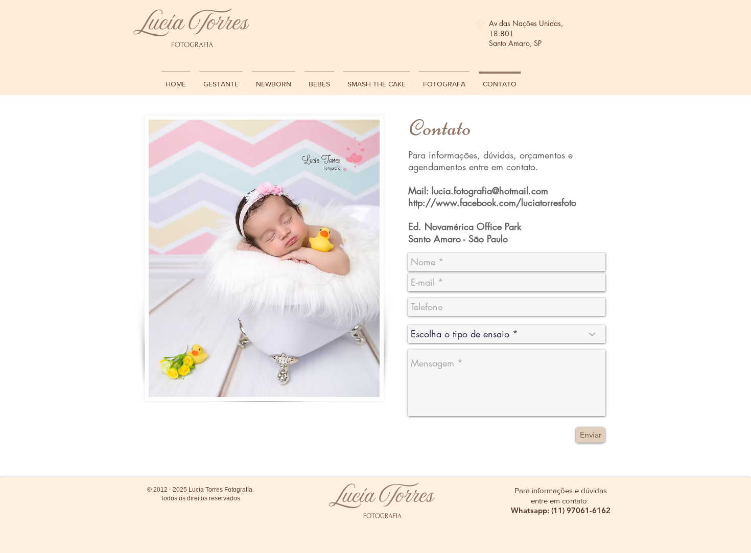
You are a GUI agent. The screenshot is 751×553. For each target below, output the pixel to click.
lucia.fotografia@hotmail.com (490, 191)
